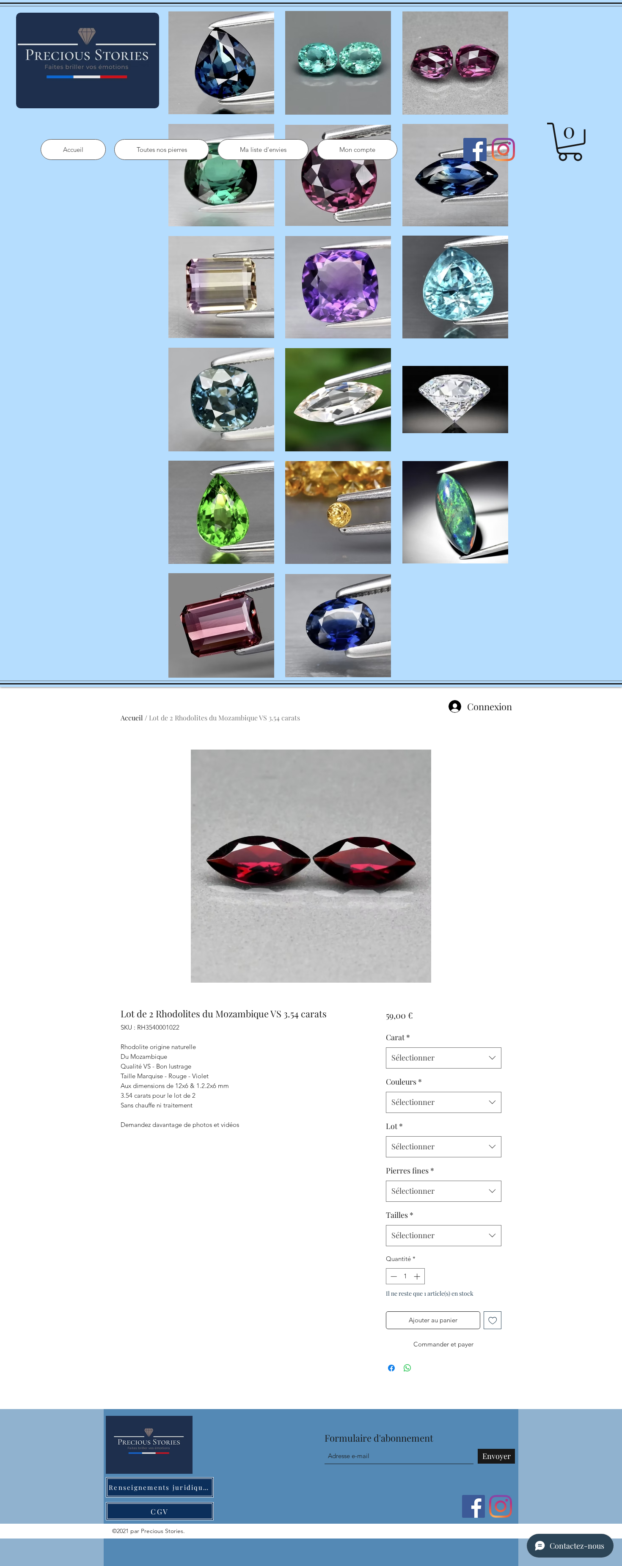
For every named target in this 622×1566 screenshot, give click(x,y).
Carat (398, 1037)
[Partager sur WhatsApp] (407, 1368)
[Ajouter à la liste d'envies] (493, 1320)
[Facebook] (475, 149)
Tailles (399, 1215)
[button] (570, 142)
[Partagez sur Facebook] (391, 1368)
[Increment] (418, 1276)
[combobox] (443, 1058)
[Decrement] (393, 1276)
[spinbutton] (405, 1276)
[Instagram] (503, 149)
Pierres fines (410, 1170)
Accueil (132, 717)
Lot (394, 1126)
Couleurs (404, 1082)
